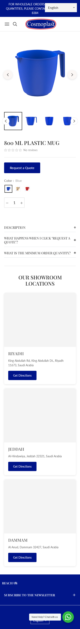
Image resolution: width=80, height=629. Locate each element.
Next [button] (72, 74)
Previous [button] (7, 74)
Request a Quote (22, 168)
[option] (40, 73)
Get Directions (22, 375)
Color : (13, 180)
